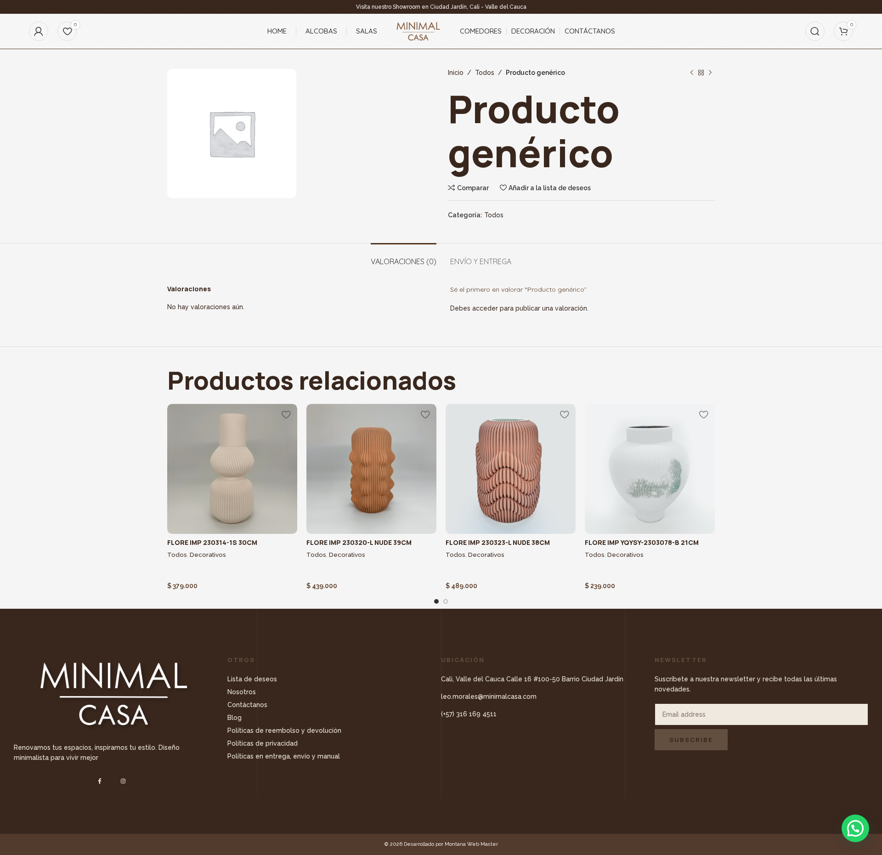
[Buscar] (815, 31)
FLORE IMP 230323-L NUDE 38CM (498, 542)
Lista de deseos (252, 679)
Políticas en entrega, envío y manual (283, 756)
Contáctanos (247, 704)
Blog (234, 717)
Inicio (456, 72)
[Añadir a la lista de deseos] (285, 414)
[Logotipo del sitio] (418, 30)
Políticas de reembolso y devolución (284, 730)
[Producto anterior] (691, 72)
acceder (485, 308)
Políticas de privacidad (262, 743)
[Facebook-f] (99, 781)
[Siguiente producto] (710, 72)
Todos (484, 72)
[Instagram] (123, 781)
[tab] (403, 257)
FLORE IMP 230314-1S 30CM (212, 542)
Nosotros (241, 692)
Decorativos (208, 554)
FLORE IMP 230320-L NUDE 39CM (359, 542)
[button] (855, 828)
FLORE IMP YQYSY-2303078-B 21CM (642, 542)
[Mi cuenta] (38, 31)
